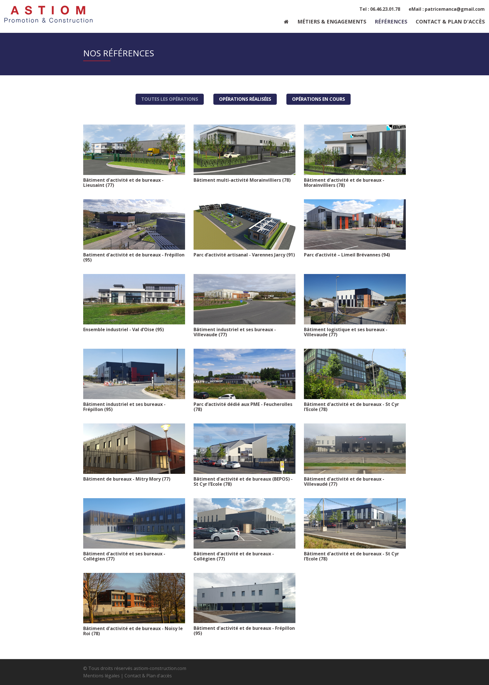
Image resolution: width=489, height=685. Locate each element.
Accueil (286, 23)
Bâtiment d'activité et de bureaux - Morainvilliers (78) (344, 182)
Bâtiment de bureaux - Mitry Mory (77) (126, 479)
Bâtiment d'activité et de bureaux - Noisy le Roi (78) (133, 631)
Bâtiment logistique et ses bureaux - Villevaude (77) (345, 332)
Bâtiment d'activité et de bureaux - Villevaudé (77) (344, 481)
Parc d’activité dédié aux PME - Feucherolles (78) (243, 406)
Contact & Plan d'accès (450, 21)
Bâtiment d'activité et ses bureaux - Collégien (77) (124, 556)
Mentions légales (101, 676)
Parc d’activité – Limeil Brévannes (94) (347, 255)
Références (391, 21)
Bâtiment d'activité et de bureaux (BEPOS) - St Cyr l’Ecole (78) (243, 481)
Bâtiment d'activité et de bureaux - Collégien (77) (234, 556)
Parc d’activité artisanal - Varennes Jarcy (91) (244, 255)
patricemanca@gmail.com (455, 9)
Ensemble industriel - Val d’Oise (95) (123, 329)
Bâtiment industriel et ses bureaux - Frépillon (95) (124, 406)
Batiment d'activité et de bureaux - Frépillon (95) (134, 257)
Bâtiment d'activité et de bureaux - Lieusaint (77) (123, 182)
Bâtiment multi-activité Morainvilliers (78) (242, 180)
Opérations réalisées (245, 99)
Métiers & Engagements (331, 21)
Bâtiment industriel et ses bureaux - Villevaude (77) (235, 332)
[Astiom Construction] (48, 14)
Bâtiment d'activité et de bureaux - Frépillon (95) (244, 630)
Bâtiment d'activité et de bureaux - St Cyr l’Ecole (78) (351, 406)
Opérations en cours (318, 99)
